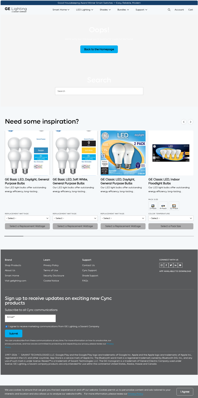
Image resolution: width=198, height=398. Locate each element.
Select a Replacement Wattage (27, 226)
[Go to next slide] (190, 122)
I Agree (184, 391)
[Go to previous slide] (183, 122)
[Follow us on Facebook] (166, 265)
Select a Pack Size (171, 226)
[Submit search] (139, 91)
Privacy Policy (135, 393)
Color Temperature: (159, 214)
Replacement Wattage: (17, 214)
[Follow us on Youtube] (180, 265)
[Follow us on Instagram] (161, 265)
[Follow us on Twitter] (171, 265)
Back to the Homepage (99, 49)
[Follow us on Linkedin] (175, 265)
